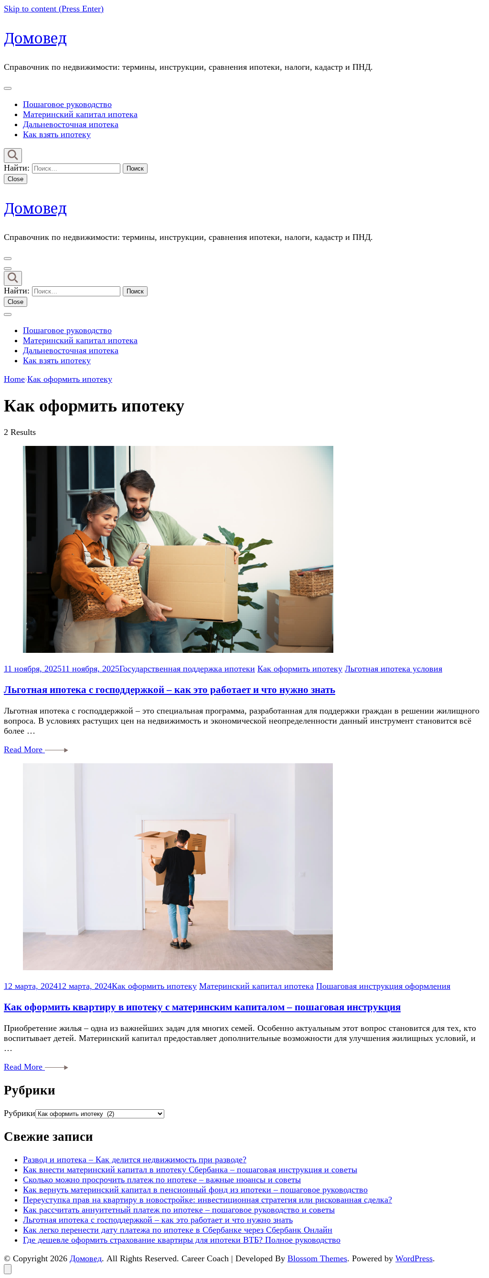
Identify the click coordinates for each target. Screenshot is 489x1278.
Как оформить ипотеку (299, 668)
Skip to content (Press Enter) (54, 8)
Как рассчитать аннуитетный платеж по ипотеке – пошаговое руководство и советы (179, 1209)
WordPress (414, 1258)
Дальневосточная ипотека (70, 124)
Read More (24, 749)
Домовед (35, 38)
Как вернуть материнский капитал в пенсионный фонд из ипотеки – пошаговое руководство (195, 1189)
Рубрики (19, 1113)
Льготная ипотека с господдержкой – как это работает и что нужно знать (169, 689)
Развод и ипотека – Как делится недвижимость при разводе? (134, 1159)
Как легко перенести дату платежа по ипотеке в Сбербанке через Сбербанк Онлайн (177, 1230)
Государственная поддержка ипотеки (187, 668)
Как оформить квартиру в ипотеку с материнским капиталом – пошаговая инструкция (202, 1007)
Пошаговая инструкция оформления (383, 986)
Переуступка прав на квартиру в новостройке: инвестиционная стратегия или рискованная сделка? (207, 1199)
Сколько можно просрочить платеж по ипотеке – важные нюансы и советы (162, 1179)
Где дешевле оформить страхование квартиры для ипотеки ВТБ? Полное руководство (181, 1240)
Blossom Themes (317, 1258)
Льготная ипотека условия (393, 668)
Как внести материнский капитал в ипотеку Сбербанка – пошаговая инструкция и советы (190, 1169)
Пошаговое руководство (67, 104)
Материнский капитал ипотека (80, 114)
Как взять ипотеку (57, 134)
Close (15, 179)
